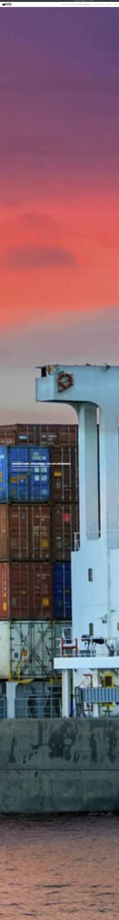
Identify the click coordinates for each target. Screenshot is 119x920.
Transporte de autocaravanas (98, 4)
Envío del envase (86, 4)
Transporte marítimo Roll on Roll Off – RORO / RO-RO (71, 4)
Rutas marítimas (109, 4)
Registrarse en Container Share (21, 469)
